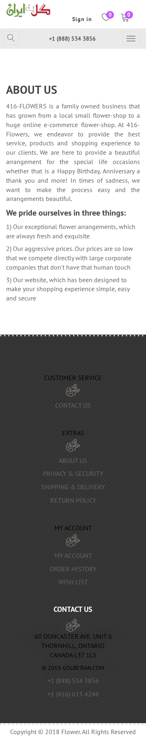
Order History (73, 569)
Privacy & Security (73, 473)
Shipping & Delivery (73, 487)
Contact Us (73, 405)
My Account (73, 555)
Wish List (73, 582)
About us (73, 460)
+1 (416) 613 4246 (73, 694)
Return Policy (73, 500)
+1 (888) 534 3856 (72, 38)
